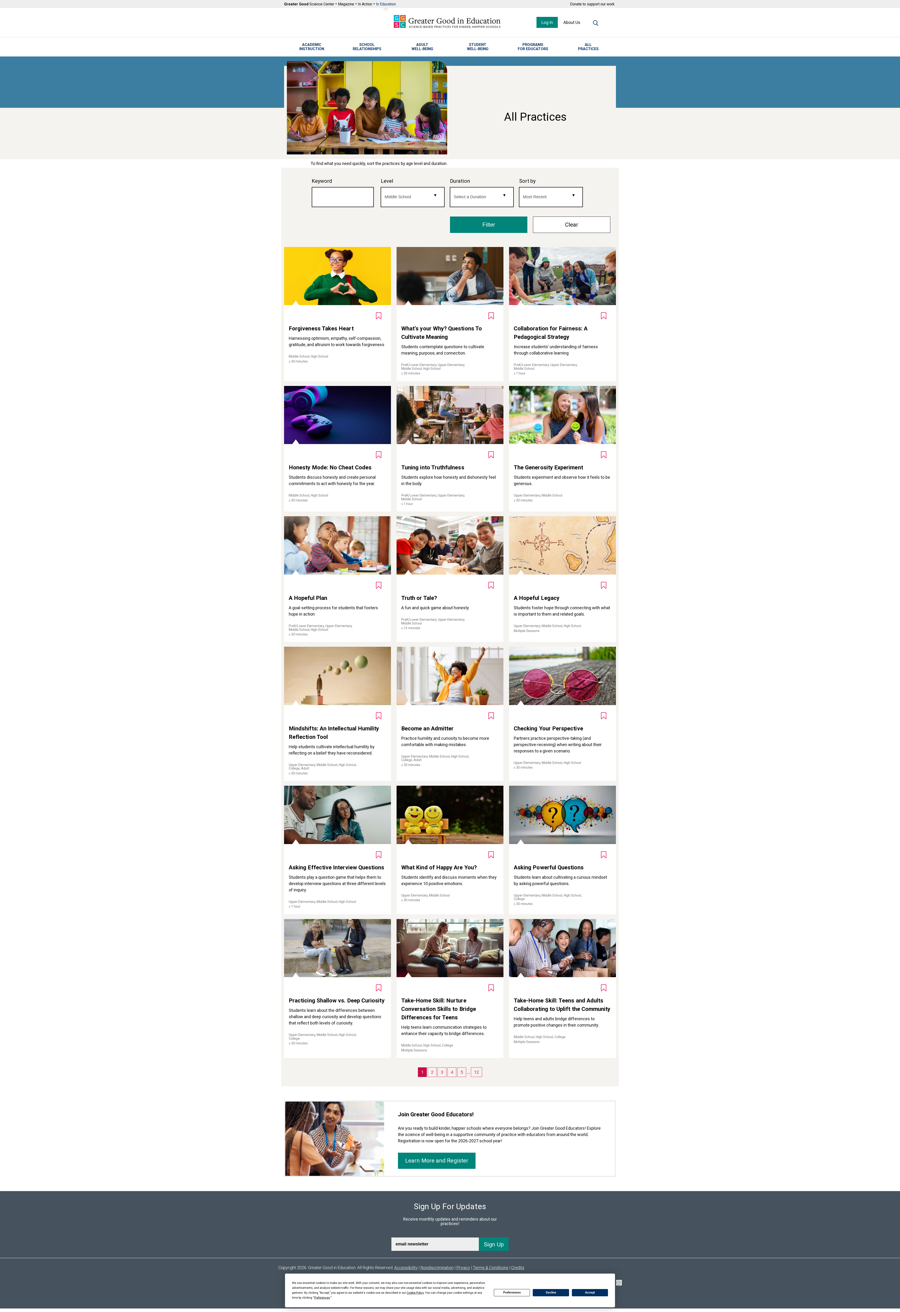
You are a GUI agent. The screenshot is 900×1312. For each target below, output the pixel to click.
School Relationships (367, 47)
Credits (517, 1267)
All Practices (588, 47)
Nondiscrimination (437, 1267)
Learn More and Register (436, 1160)
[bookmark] (379, 315)
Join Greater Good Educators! (436, 1114)
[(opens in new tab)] (619, 1283)
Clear (571, 224)
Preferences (512, 1292)
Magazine (346, 4)
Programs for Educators (533, 47)
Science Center (309, 4)
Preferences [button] (322, 1297)
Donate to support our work (592, 4)
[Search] (596, 24)
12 (476, 1072)
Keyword (322, 181)
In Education (386, 4)
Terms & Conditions (490, 1267)
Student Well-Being (477, 47)
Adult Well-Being (422, 47)
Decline (551, 1292)
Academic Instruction (311, 47)
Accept (590, 1292)
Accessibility (406, 1267)
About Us (571, 22)
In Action (365, 4)
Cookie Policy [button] (415, 1292)
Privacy (463, 1267)
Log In (547, 22)
